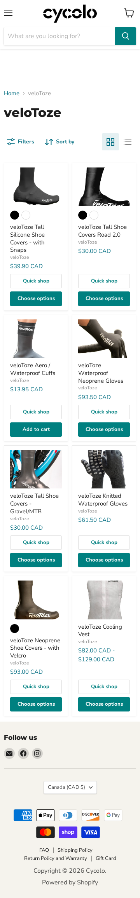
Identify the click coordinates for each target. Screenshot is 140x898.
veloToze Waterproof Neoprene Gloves (100, 372)
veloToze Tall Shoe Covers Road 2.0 (102, 231)
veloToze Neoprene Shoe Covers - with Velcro (35, 647)
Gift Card (106, 858)
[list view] (127, 141)
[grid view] (110, 141)
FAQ (44, 850)
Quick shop (36, 280)
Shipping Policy (75, 850)
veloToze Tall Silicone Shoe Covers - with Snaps (27, 238)
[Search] (125, 36)
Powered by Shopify (70, 882)
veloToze (19, 257)
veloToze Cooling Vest (100, 630)
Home (11, 93)
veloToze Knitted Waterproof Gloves (103, 499)
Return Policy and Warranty (55, 858)
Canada (66, 787)
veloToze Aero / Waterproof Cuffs (32, 369)
